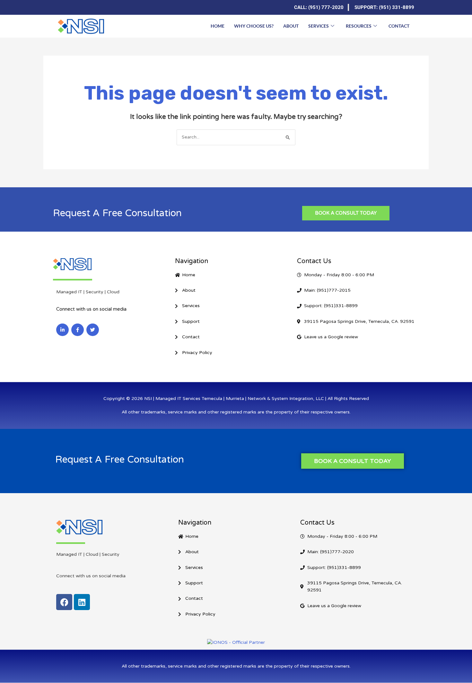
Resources (358, 26)
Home (217, 26)
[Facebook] (75, 7)
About (291, 26)
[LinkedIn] (62, 7)
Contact (399, 26)
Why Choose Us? (254, 26)
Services (318, 26)
